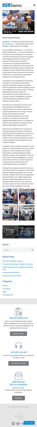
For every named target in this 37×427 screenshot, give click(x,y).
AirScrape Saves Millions (11, 272)
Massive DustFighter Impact (12, 261)
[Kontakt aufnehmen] (18, 346)
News (4, 292)
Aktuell (5, 285)
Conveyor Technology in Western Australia (17, 264)
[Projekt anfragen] (18, 312)
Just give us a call (18, 352)
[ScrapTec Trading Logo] (12, 5)
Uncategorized (7, 295)
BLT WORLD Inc (8, 44)
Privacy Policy (18, 416)
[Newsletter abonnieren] (18, 376)
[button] (34, 5)
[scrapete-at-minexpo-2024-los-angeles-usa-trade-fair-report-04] (27, 212)
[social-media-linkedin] (13, 423)
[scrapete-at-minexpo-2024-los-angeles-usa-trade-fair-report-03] (10, 212)
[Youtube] (23, 423)
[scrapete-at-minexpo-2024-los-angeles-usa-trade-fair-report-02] (27, 196)
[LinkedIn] (2, 1)
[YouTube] (6, 1)
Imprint (20, 418)
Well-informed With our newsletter (18, 383)
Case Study (6, 289)
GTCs (21, 414)
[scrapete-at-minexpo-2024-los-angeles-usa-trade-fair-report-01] (10, 196)
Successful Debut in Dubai (11, 276)
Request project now (18, 318)
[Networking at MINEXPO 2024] (18, 11)
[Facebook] (9, 1)
